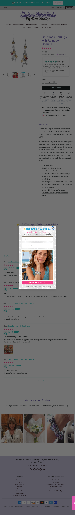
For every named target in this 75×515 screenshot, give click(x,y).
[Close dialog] (53, 227)
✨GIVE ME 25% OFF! (37, 282)
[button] (37, 265)
